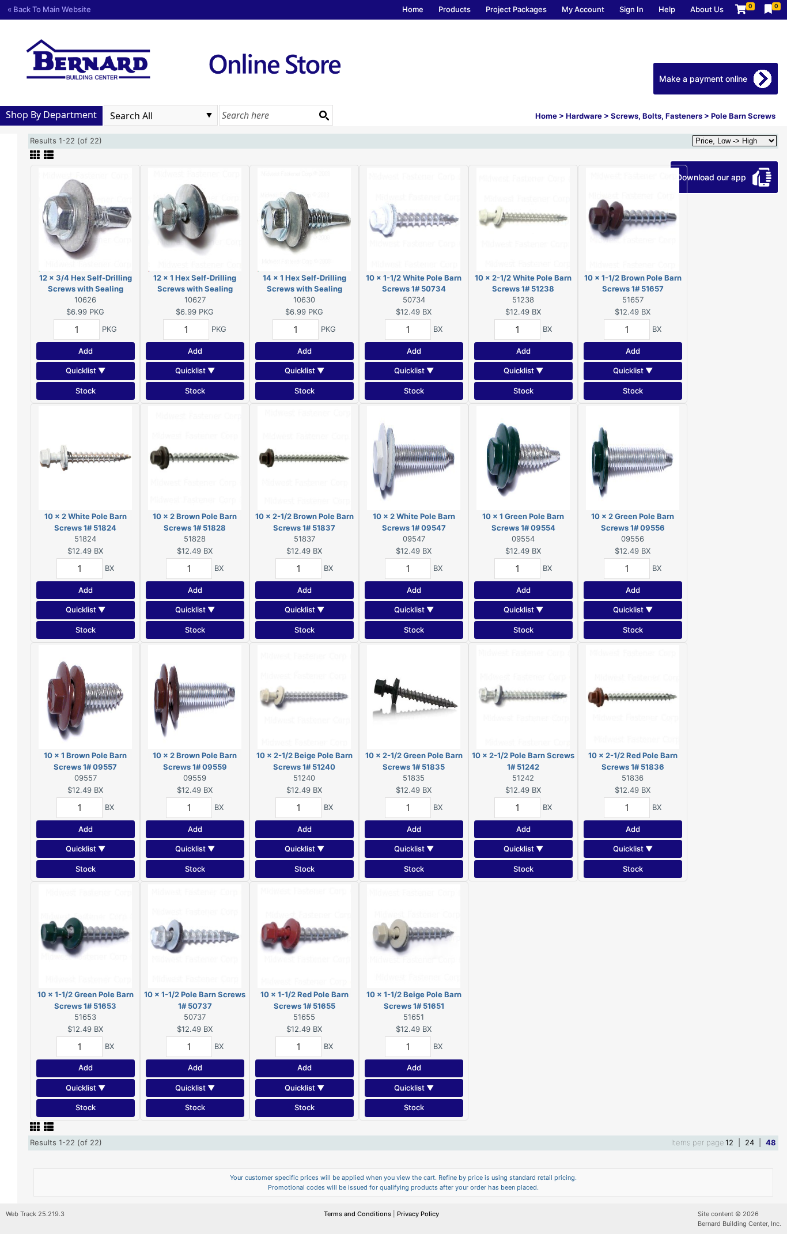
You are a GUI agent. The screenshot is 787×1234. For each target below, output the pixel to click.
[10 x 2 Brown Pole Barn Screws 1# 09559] (194, 696)
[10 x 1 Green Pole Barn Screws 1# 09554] (523, 457)
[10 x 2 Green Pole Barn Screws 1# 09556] (632, 457)
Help (667, 9)
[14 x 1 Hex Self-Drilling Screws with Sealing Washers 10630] (304, 218)
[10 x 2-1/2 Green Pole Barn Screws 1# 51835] (413, 696)
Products (454, 9)
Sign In (631, 9)
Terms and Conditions (358, 1214)
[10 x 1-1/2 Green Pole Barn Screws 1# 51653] (85, 935)
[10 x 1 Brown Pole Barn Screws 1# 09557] (85, 696)
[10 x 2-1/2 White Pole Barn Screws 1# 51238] (523, 218)
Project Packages (516, 9)
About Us (707, 9)
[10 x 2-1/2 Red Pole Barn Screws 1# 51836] (632, 696)
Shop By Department (51, 114)
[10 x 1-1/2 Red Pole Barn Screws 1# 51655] (304, 935)
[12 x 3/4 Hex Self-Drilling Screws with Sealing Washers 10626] (85, 218)
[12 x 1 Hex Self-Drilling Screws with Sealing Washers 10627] (194, 218)
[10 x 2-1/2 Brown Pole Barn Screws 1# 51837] (304, 457)
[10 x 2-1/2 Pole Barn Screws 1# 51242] (523, 696)
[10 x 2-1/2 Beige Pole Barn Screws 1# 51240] (304, 696)
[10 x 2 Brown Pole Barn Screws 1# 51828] (194, 457)
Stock (85, 390)
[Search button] (323, 115)
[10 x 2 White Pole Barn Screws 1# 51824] (85, 457)
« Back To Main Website (49, 9)
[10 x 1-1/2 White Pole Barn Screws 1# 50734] (413, 218)
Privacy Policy (418, 1214)
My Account (583, 9)
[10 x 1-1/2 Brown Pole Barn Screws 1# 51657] (632, 218)
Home (412, 9)
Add (85, 350)
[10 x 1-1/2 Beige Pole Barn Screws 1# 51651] (413, 935)
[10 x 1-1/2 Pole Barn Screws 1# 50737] (194, 935)
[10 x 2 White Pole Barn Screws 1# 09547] (413, 457)
